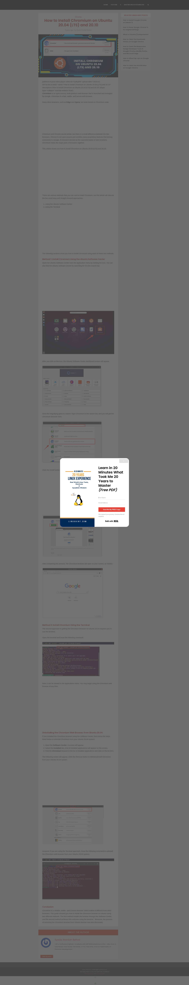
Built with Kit (111, 521)
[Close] (123, 461)
